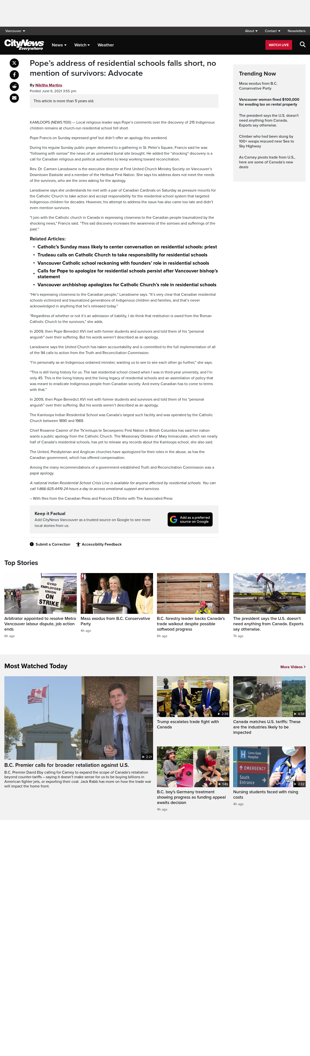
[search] (303, 45)
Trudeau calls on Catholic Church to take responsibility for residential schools (123, 255)
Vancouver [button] (13, 31)
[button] (251, 31)
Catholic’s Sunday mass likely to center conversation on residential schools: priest (127, 247)
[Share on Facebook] (14, 74)
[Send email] (14, 98)
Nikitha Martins (48, 85)
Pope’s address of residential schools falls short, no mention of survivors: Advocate (123, 68)
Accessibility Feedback (102, 544)
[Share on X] (14, 63)
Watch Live (279, 45)
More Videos (291, 667)
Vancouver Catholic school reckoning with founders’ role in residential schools (123, 263)
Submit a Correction (53, 544)
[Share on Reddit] (14, 86)
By (46, 85)
